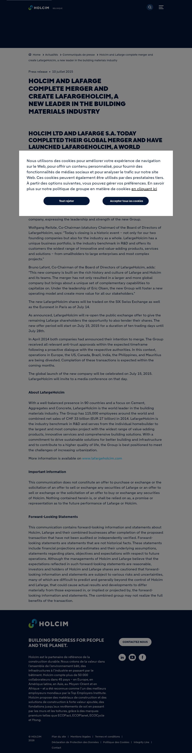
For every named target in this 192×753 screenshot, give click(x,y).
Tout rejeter (66, 201)
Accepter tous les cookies (126, 201)
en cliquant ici (144, 189)
